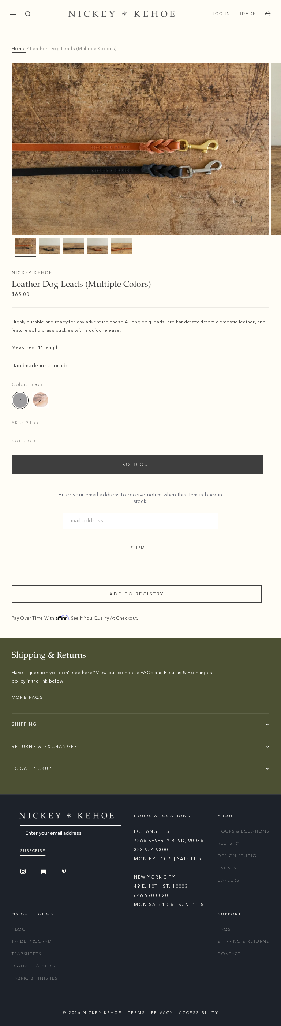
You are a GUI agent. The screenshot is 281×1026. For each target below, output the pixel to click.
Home (19, 48)
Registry (229, 843)
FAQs (224, 929)
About (20, 929)
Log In (222, 13)
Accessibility (198, 1012)
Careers (228, 880)
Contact (229, 954)
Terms (137, 1012)
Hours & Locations (243, 831)
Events (227, 868)
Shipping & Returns (243, 941)
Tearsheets (26, 954)
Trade (247, 13)
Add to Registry (136, 594)
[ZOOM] (251, 219)
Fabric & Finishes (35, 978)
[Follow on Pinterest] (65, 871)
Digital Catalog (34, 966)
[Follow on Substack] (44, 871)
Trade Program (32, 941)
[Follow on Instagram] (24, 871)
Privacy (162, 1012)
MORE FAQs (27, 697)
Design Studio (237, 855)
